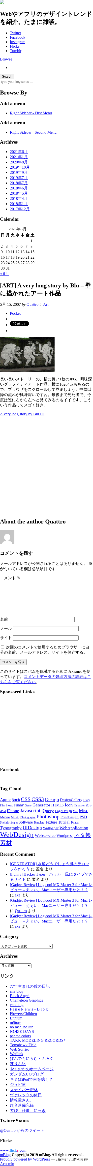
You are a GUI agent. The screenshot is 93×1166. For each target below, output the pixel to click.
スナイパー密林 (24, 1090)
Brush (16, 800)
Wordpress (65, 835)
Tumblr (15, 51)
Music (15, 817)
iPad (3, 811)
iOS (89, 805)
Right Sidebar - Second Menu (33, 132)
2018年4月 (19, 198)
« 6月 (4, 274)
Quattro (32, 304)
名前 (4, 619)
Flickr (14, 46)
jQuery (47, 810)
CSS (26, 799)
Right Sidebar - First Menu (31, 113)
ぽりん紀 (18, 1064)
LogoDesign (63, 811)
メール (6, 628)
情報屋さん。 (22, 1100)
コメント (10, 578)
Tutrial (64, 822)
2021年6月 (19, 152)
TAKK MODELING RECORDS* (37, 1040)
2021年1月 (19, 157)
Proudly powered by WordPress (25, 1159)
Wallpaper (51, 828)
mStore (15, 1022)
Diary (86, 800)
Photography (27, 817)
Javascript (30, 810)
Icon (69, 804)
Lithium (16, 1018)
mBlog (5, 1155)
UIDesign (32, 827)
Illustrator (79, 805)
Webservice (45, 835)
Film (2, 805)
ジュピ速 (18, 1084)
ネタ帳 (82, 835)
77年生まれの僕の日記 (30, 986)
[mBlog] (2, 2)
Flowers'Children (23, 1014)
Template (39, 822)
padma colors (20, 1036)
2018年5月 (19, 193)
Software (26, 822)
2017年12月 (20, 209)
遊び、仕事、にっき (28, 1110)
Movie (5, 817)
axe (17, 895)
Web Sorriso (19, 1049)
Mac (75, 811)
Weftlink (16, 1054)
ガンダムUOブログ (27, 1074)
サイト (6, 638)
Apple (5, 799)
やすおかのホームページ (32, 1069)
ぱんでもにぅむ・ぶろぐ (32, 1058)
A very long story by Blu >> (22, 414)
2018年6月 (19, 188)
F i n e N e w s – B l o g (29, 1009)
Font (9, 805)
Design (52, 799)
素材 (6, 843)
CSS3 (37, 799)
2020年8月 (19, 162)
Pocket (15, 313)
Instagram (17, 42)
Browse (6, 59)
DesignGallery (71, 800)
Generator (41, 804)
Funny (19, 805)
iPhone (13, 810)
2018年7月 (19, 183)
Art (45, 304)
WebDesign (17, 834)
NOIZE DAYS (22, 1031)
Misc (83, 810)
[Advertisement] (46, 466)
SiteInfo (4, 822)
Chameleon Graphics (26, 1000)
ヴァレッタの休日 (26, 1095)
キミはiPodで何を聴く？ (31, 1079)
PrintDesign (70, 817)
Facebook (17, 37)
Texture (51, 822)
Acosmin (7, 1164)
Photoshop (48, 816)
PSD (83, 817)
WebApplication (74, 828)
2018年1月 (19, 204)
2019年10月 (20, 167)
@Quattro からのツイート (22, 1130)
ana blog (16, 991)
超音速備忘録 (22, 1105)
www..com (13, 1150)
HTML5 (57, 805)
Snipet (14, 822)
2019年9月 (19, 172)
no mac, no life (21, 1027)
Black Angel (20, 996)
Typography (11, 827)
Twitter (15, 33)
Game (28, 805)
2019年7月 (19, 178)
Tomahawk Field (23, 1045)
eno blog (17, 1005)
